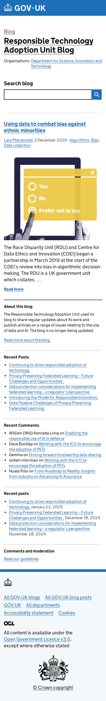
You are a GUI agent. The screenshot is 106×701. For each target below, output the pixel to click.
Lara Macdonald (18, 140)
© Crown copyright (53, 687)
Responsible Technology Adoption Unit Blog (48, 45)
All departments (43, 605)
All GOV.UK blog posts (68, 597)
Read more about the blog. (27, 340)
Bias (95, 140)
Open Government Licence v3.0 (37, 639)
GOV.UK (12, 605)
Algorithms (79, 140)
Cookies (66, 613)
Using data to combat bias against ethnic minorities (45, 127)
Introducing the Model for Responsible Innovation (53, 397)
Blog (9, 31)
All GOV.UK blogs (22, 597)
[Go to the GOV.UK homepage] (25, 8)
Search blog (18, 83)
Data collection (17, 145)
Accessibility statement (29, 613)
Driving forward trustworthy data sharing (65, 454)
